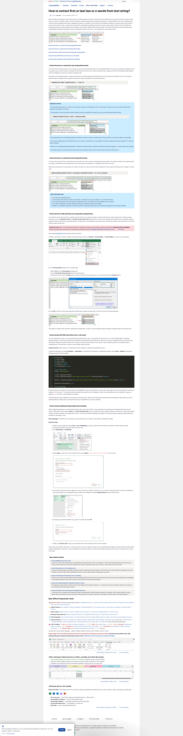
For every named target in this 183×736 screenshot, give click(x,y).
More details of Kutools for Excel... (107, 652)
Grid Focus (64, 619)
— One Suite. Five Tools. (64, 1)
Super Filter (95, 621)
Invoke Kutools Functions (63, 604)
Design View (73, 619)
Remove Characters (79, 624)
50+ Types (94, 624)
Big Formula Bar (82, 619)
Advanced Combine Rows (81, 628)
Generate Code (98, 602)
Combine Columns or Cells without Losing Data (108, 607)
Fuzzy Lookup (114, 612)
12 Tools (64, 624)
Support (102, 5)
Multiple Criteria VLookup (66, 612)
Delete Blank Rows (88, 607)
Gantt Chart (103, 624)
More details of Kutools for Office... (107, 707)
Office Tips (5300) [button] (92, 5)
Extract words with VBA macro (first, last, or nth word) (64, 55)
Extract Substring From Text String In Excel (64, 568)
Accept (62, 730)
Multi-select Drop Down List (109, 614)
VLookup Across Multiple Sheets (99, 612)
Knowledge (67, 719)
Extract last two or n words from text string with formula (64, 49)
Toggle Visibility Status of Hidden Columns (103, 617)
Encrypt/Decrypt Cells (71, 621)
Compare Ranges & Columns (124, 617)
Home (55, 719)
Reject (69, 730)
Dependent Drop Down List (92, 614)
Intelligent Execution (86, 602)
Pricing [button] (81, 5)
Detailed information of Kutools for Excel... (103, 229)
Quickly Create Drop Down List (74, 614)
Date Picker (127, 619)
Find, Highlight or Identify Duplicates (71, 607)
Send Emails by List (84, 621)
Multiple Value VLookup (81, 612)
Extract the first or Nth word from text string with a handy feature (67, 52)
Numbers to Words (119, 626)
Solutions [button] (66, 5)
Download (74, 5)
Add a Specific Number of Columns (70, 617)
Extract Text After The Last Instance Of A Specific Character (68, 590)
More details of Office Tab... (109, 681)
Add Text (71, 624)
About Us (109, 719)
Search (111, 5)
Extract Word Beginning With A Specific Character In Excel (68, 583)
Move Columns (86, 617)
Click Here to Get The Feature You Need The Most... (100, 636)
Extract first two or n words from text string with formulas (65, 45)
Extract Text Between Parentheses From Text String (66, 575)
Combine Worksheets (57, 621)
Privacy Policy (95, 719)
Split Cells (91, 628)
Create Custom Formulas (110, 602)
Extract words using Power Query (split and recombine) (64, 59)
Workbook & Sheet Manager (96, 619)
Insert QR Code (80, 626)
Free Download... (124, 652)
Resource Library (111, 619)
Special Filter (104, 621)
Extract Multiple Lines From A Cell (61, 560)
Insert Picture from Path (91, 626)
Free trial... (121, 229)
